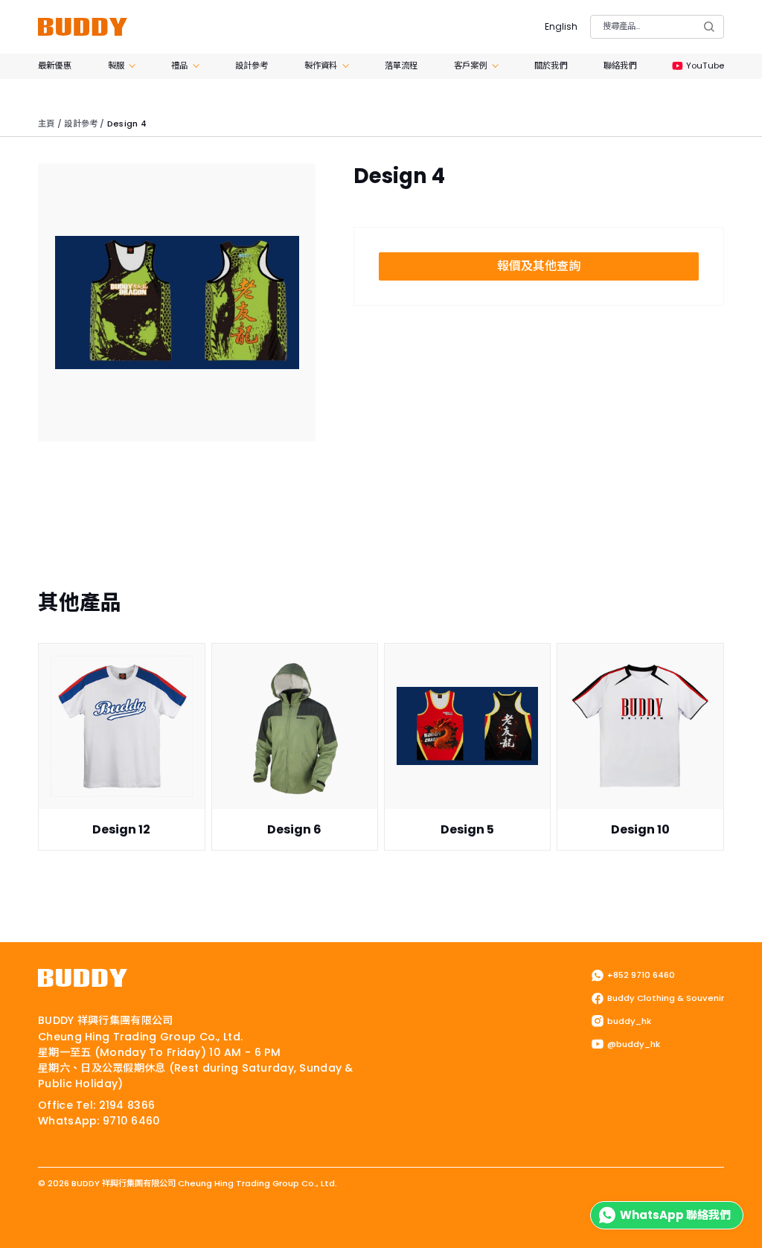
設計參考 (251, 65)
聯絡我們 (619, 65)
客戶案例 (470, 65)
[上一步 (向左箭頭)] (4, 1243)
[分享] (29, 1227)
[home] (82, 27)
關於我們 (550, 65)
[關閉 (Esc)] (42, 1227)
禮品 (179, 65)
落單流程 (401, 65)
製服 (116, 65)
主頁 (46, 123)
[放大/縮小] (4, 1227)
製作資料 (320, 65)
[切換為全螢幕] (17, 1227)
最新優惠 (54, 65)
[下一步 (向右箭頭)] (17, 1243)
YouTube (705, 65)
